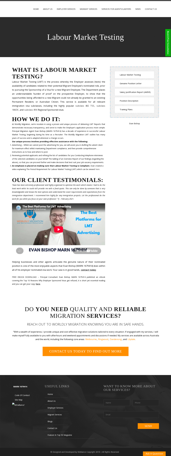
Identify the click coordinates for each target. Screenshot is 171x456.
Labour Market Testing (130, 74)
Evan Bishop (134, 123)
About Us (52, 401)
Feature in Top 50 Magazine (60, 435)
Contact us (52, 428)
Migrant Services (55, 414)
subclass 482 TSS (84, 105)
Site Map (18, 399)
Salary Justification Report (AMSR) (135, 92)
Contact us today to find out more (85, 351)
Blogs (50, 421)
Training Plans (126, 109)
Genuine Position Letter (131, 83)
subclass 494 (30, 109)
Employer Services (55, 408)
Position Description (129, 100)
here (98, 169)
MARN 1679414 (20, 386)
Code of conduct (22, 395)
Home (50, 394)
